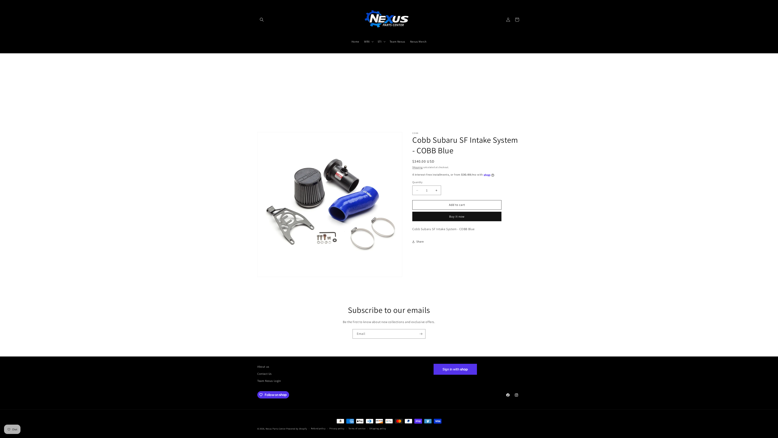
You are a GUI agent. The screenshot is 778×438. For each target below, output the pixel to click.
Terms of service (356, 428)
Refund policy (318, 428)
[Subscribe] (420, 334)
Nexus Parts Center (276, 428)
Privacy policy (336, 428)
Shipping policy (377, 428)
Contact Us (264, 374)
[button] (261, 19)
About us (263, 366)
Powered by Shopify (296, 428)
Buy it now (457, 216)
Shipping (417, 167)
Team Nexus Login (269, 381)
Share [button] (420, 242)
